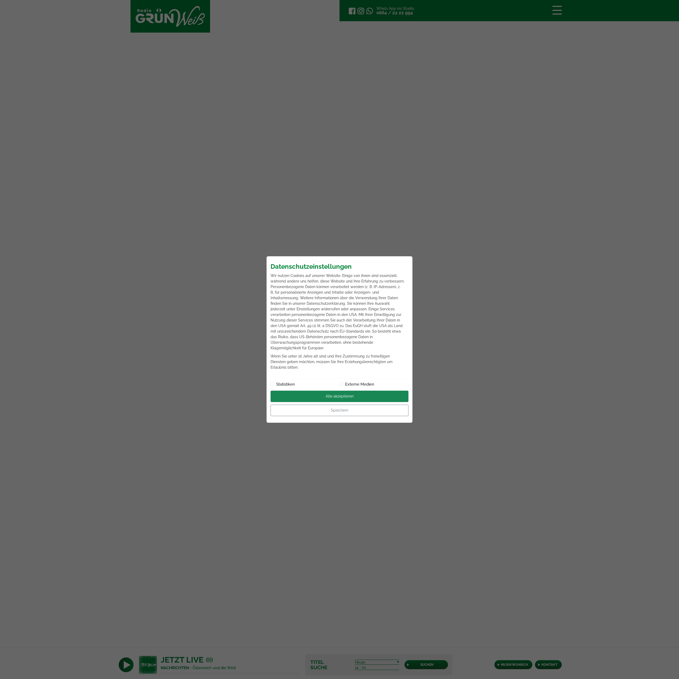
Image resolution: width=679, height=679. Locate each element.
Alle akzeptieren (340, 396)
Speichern (339, 410)
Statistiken (285, 384)
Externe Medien (359, 384)
